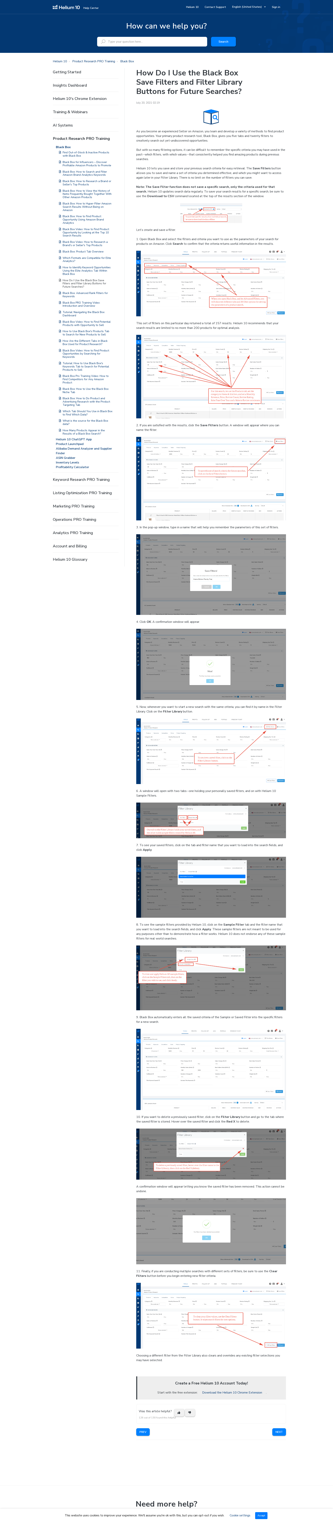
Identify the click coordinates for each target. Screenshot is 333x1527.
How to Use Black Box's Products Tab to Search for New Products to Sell (86, 332)
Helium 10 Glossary (70, 559)
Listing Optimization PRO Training (82, 492)
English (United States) (247, 7)
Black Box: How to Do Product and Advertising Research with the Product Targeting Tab (86, 402)
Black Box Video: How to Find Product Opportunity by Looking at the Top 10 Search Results (86, 232)
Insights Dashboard (70, 85)
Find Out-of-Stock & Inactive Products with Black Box (86, 154)
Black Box (127, 61)
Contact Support (215, 7)
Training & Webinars (70, 112)
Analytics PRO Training (73, 532)
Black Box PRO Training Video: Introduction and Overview (81, 304)
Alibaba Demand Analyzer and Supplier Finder (84, 451)
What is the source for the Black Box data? (85, 422)
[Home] (66, 6)
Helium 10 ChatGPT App (74, 439)
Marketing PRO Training (73, 506)
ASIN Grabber (65, 458)
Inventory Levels (67, 462)
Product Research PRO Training (93, 61)
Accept (261, 1515)
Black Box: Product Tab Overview (83, 251)
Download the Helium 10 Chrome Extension (232, 1392)
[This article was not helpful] (190, 1412)
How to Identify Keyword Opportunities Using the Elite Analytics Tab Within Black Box (87, 271)
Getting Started (67, 72)
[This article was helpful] (179, 1412)
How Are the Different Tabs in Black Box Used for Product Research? (85, 342)
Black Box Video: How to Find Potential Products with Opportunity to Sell (87, 323)
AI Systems (63, 125)
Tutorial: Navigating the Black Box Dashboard (83, 313)
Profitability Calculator (72, 467)
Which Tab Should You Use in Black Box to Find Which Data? (87, 412)
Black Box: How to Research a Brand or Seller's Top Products (87, 182)
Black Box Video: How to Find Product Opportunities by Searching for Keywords (86, 354)
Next (279, 1432)
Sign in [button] (276, 7)
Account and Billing (70, 546)
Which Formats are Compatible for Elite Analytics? (87, 259)
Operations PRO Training (74, 519)
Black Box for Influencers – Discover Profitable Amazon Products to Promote (87, 163)
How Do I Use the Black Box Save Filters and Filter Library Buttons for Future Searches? (84, 284)
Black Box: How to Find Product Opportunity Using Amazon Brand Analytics (83, 219)
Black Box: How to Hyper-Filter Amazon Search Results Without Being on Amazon (87, 207)
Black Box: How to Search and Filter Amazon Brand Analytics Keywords (85, 173)
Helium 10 (192, 7)
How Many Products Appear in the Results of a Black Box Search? (84, 432)
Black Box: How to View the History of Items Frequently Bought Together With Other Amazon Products (87, 194)
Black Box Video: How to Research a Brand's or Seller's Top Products (85, 243)
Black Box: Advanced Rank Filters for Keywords (85, 294)
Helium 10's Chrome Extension (80, 98)
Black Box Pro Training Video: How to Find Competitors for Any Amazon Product (86, 379)
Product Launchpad (70, 444)
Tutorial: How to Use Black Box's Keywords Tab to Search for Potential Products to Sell (86, 366)
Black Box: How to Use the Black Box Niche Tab (85, 390)
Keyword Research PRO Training (81, 479)
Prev (143, 1432)
